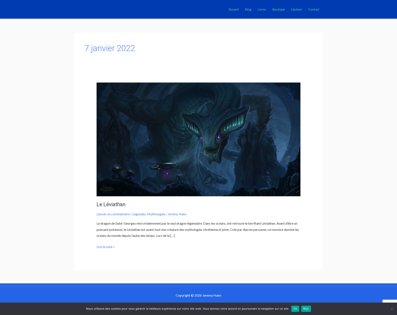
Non (306, 308)
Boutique (278, 9)
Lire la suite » (106, 246)
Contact (313, 9)
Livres (262, 9)
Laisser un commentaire (113, 214)
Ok (295, 308)
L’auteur (296, 9)
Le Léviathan (111, 204)
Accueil (234, 9)
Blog (248, 9)
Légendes (139, 214)
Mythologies (156, 214)
